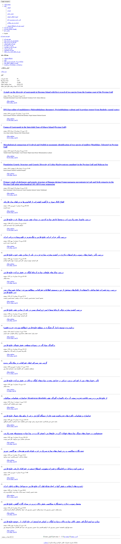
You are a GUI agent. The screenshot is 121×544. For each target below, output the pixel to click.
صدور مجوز (10, 13)
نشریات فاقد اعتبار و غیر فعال (12, 51)
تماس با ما (7, 30)
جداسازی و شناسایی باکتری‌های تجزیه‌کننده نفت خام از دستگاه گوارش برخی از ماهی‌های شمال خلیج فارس (47, 416)
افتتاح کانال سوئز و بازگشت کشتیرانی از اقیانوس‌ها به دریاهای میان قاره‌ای (33, 202)
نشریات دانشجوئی (9, 50)
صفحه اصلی (7, 4)
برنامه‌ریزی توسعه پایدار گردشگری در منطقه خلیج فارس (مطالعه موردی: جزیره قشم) (38, 328)
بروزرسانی (4, 71)
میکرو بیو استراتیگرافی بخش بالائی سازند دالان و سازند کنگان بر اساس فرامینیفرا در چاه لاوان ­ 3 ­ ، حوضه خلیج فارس (51, 521)
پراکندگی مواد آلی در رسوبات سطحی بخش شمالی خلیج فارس (29, 345)
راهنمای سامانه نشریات (10, 29)
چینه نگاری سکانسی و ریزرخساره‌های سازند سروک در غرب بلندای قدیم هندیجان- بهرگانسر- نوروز (43, 451)
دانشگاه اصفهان (8, 58)
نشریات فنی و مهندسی (10, 47)
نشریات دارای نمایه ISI (10, 42)
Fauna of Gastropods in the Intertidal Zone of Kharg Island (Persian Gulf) (34, 127)
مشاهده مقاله (10, 101)
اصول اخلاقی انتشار (12, 16)
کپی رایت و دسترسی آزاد (14, 20)
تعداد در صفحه (6, 537)
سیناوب (46, 542)
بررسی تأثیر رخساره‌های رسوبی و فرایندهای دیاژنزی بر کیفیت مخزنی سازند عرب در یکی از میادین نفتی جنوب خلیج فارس (53, 255)
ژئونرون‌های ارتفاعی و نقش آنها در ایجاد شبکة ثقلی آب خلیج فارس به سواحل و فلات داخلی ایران (43, 486)
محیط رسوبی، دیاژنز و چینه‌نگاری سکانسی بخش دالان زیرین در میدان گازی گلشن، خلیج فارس (42, 504)
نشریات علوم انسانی (9, 44)
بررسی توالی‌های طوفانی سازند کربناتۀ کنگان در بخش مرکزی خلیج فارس (33, 272)
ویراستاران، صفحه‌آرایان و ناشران (13, 64)
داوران (9, 10)
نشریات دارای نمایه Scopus (11, 40)
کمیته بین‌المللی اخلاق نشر (11, 63)
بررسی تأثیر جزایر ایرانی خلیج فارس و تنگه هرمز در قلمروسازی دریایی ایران (34, 237)
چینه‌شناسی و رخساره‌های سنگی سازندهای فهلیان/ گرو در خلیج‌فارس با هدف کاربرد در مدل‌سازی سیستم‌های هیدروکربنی (52, 433)
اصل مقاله (12, 102)
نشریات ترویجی (8, 48)
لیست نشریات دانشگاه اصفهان (15, 26)
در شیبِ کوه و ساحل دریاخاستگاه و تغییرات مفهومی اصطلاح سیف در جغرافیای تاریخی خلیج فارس (43, 469)
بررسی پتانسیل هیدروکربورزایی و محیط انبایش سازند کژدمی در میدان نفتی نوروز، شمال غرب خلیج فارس (47, 219)
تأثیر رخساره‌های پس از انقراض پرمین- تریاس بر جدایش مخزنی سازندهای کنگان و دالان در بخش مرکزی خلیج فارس (51, 380)
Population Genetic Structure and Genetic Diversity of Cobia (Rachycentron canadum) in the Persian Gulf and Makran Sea (55, 164)
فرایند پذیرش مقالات (13, 23)
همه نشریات (7, 39)
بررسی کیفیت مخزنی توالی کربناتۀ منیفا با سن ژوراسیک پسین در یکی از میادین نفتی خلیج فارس (42, 310)
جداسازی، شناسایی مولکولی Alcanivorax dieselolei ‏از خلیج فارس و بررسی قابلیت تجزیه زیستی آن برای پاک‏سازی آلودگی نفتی (55, 398)
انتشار (9, 7)
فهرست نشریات (8, 27)
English (6, 33)
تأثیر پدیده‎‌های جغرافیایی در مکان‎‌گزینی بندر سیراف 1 (25, 363)
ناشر (5, 6)
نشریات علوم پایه (8, 45)
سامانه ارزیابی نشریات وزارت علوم (13, 61)
